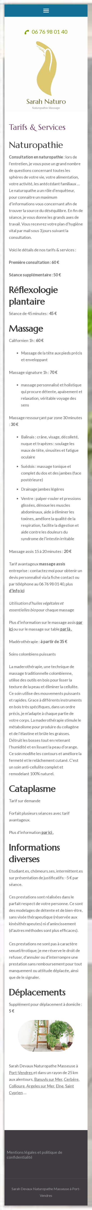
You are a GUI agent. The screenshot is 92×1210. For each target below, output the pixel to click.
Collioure (17, 1085)
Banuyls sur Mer (48, 1079)
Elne (60, 1085)
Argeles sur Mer (40, 1085)
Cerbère (71, 1079)
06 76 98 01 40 (49, 31)
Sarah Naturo (46, 101)
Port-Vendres (21, 1072)
